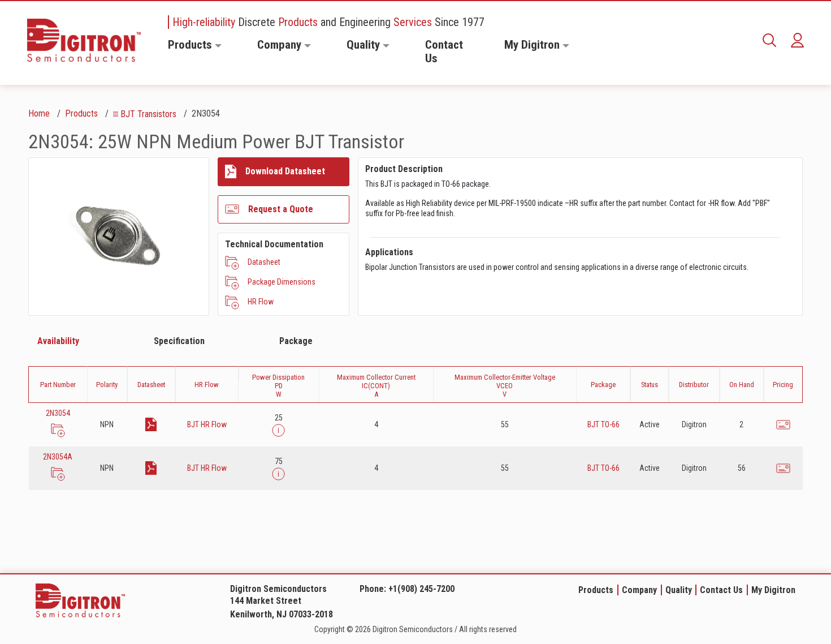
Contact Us (444, 51)
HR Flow (261, 301)
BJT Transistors (148, 114)
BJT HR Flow (207, 424)
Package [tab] (296, 341)
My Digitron (532, 44)
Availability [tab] (58, 341)
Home (39, 113)
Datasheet (264, 262)
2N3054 (58, 413)
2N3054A (57, 456)
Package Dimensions (281, 281)
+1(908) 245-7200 (421, 588)
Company (279, 44)
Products (190, 44)
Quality (363, 44)
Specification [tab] (179, 341)
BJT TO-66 (603, 424)
